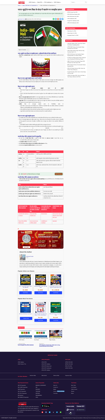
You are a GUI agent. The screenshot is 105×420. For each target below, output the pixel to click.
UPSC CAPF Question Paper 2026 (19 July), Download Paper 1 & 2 (76, 51)
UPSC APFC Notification (46, 368)
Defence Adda (56, 375)
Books (72, 393)
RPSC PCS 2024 (68, 366)
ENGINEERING (39, 395)
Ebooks (72, 391)
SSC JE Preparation (22, 391)
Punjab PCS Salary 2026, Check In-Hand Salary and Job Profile (76, 72)
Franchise (55, 393)
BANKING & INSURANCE (41, 385)
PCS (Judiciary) (48, 2)
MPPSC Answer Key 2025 (72, 12)
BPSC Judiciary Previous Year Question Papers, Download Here (76, 65)
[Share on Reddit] (58, 19)
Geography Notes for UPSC (72, 35)
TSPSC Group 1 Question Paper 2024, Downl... (25, 339)
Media (54, 389)
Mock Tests (73, 385)
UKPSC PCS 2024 (69, 368)
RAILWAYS (38, 389)
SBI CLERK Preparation (23, 387)
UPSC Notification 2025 (71, 18)
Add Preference (58, 173)
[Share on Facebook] (60, 19)
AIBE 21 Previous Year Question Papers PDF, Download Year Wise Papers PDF (76, 62)
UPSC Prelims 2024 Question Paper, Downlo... (55, 339)
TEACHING (38, 391)
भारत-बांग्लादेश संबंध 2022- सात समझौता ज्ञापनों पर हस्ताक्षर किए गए (46, 208)
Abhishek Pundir (22, 19)
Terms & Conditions (92, 417)
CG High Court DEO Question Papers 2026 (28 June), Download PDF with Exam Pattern (76, 58)
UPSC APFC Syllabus (46, 370)
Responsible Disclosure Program (69, 417)
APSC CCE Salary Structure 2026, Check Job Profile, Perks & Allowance (76, 69)
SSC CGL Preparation (22, 393)
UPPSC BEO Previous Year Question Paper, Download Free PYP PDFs (75, 48)
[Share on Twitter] (62, 19)
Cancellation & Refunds (82, 417)
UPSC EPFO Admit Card (46, 366)
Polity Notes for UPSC (71, 31)
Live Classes (73, 387)
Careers (58, 391)
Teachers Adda (33, 375)
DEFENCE (38, 393)
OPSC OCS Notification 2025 (73, 22)
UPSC (37, 397)
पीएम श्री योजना (44, 213)
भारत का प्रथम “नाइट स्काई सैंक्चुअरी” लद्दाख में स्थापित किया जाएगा (57, 215)
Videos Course (74, 389)
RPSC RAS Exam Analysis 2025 (73, 14)
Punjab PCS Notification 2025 (73, 20)
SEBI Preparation (21, 389)
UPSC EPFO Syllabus (46, 364)
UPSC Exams (32, 2)
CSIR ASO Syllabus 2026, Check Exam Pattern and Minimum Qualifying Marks (76, 44)
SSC (36, 387)
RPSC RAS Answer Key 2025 (73, 16)
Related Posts (21, 327)
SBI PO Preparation (22, 385)
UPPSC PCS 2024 (69, 362)
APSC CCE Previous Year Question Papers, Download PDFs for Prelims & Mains (75, 55)
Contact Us (55, 387)
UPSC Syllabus (21, 362)
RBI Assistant (20, 395)
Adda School (44, 375)
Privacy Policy (100, 417)
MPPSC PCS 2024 (69, 364)
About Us (55, 385)
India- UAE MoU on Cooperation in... (30, 5)
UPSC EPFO (44, 362)
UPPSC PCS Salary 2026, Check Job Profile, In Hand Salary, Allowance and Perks (76, 76)
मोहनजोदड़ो (55, 221)
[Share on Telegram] (56, 19)
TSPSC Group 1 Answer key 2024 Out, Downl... (41, 339)
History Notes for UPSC (72, 33)
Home (19, 5)
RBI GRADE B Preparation (23, 397)
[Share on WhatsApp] (53, 19)
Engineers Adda (68, 375)
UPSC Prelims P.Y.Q (22, 364)
